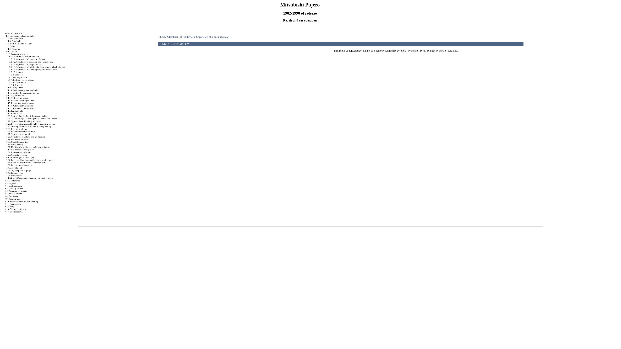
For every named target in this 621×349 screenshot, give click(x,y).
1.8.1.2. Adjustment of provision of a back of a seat (31, 62)
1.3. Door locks (14, 41)
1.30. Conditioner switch (17, 142)
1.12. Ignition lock (16, 95)
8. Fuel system (12, 196)
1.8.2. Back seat (16, 75)
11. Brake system (13, 204)
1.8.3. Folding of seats (17, 77)
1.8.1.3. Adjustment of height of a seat (25, 64)
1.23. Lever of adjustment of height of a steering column (30, 124)
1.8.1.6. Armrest (16, 72)
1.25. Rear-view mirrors (16, 129)
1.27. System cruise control (18, 134)
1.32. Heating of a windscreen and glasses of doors (28, 147)
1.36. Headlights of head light (21, 157)
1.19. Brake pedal (14, 113)
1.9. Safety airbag (15, 87)
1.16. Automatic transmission (20, 106)
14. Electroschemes (14, 212)
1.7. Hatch (12, 51)
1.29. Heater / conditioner (17, 139)
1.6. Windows (14, 49)
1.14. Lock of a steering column (20, 100)
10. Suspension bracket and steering (22, 201)
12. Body (10, 206)
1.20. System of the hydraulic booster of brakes (26, 116)
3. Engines (11, 183)
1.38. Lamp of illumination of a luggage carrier (26, 162)
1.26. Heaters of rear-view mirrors (20, 131)
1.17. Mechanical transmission (21, 108)
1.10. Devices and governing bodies (23, 90)
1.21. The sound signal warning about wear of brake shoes (31, 118)
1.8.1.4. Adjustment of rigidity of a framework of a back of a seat (37, 67)
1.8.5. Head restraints (17, 82)
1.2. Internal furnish (14, 38)
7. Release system (14, 193)
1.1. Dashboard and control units (20, 36)
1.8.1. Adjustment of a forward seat (24, 56)
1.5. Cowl (10, 46)
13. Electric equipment (16, 209)
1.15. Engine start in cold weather (21, 103)
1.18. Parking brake (14, 111)
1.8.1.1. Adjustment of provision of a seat (27, 59)
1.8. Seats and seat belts (17, 54)
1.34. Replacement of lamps (18, 152)
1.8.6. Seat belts (16, 85)
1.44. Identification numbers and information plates (30, 178)
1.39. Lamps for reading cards (19, 165)
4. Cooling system (14, 186)
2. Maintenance (13, 181)
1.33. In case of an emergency (21, 149)
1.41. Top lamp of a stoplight (19, 170)
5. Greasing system (14, 188)
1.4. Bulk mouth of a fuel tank (19, 43)
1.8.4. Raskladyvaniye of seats (21, 80)
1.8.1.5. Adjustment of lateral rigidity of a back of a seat (33, 69)
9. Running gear (13, 199)
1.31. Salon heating (14, 144)
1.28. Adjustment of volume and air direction (25, 137)
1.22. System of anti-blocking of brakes (23, 121)
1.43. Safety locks (14, 175)
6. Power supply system (16, 191)
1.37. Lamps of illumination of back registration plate (29, 160)
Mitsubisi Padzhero (13, 33)
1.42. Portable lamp (14, 173)
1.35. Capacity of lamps (16, 155)
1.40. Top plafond (14, 168)
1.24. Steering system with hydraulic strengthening (28, 126)
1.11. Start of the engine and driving (23, 93)
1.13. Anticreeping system (17, 98)
